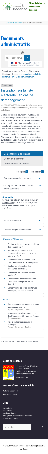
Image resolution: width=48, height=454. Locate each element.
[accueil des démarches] (22, 52)
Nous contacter (22, 377)
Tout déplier (36, 172)
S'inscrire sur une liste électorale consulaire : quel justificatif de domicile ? (22, 281)
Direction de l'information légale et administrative (20, 341)
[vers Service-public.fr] (25, 64)
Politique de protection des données (17, 415)
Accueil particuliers (10, 71)
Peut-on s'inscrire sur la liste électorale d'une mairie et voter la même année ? (22, 253)
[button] (22, 178)
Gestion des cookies (11, 418)
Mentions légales (9, 413)
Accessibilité (8, 408)
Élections (16, 74)
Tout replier (20, 172)
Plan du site (7, 410)
